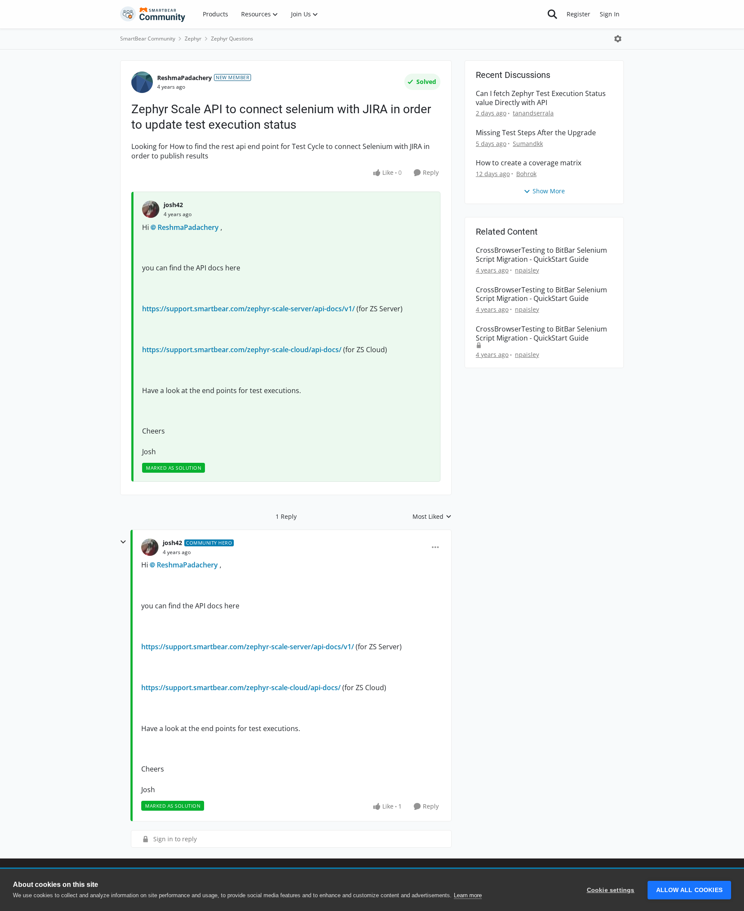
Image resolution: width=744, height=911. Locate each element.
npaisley (527, 270)
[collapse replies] (123, 542)
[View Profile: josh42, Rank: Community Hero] (149, 547)
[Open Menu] (618, 39)
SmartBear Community (147, 38)
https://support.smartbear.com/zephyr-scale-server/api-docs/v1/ (248, 308)
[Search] (552, 14)
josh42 (173, 205)
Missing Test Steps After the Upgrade (536, 132)
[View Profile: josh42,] (150, 209)
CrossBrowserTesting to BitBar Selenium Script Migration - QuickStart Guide (541, 255)
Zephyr (193, 38)
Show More (549, 191)
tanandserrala (533, 113)
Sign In (610, 14)
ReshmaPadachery (184, 78)
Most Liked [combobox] (432, 516)
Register (578, 14)
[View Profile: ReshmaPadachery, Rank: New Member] (142, 82)
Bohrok (526, 174)
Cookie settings (611, 890)
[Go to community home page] (153, 14)
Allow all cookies (689, 890)
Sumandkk (528, 143)
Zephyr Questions (232, 38)
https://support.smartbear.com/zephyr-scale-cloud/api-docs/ (241, 349)
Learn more (468, 895)
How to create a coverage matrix (528, 162)
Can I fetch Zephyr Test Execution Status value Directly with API (541, 98)
